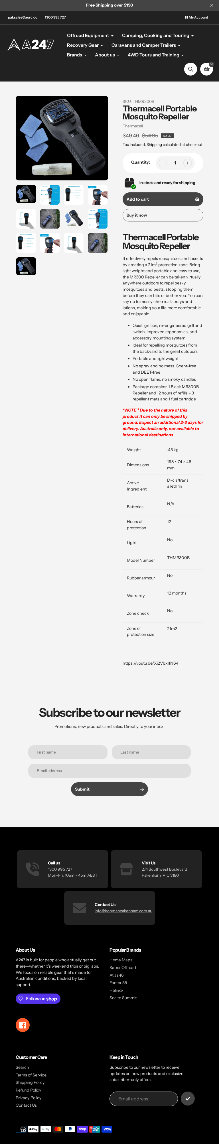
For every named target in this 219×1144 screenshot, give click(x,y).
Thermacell (133, 126)
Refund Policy (28, 1090)
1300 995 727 (55, 17)
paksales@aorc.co (22, 17)
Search (22, 1067)
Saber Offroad (123, 967)
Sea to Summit (123, 997)
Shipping (154, 144)
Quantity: (140, 162)
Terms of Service (31, 1075)
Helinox (116, 990)
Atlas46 (117, 975)
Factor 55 (118, 982)
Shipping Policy (30, 1082)
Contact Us (26, 1105)
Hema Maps (121, 959)
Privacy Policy (29, 1097)
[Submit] (188, 1099)
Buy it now (137, 215)
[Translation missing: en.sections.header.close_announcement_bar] (212, 5)
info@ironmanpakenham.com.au (123, 910)
